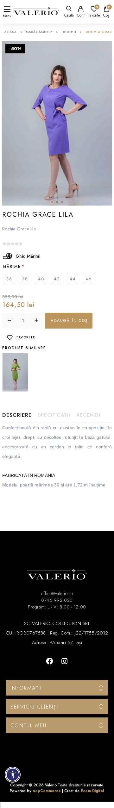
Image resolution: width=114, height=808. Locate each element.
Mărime (12, 266)
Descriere (17, 415)
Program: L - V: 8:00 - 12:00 (57, 607)
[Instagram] (65, 661)
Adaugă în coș (69, 320)
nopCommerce (47, 791)
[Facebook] (49, 661)
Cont (81, 15)
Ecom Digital (92, 791)
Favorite (25, 337)
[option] (16, 372)
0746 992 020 (57, 600)
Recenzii (88, 414)
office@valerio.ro (57, 593)
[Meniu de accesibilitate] (13, 775)
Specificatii (54, 414)
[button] (52, 202)
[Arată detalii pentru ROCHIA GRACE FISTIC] (15, 372)
